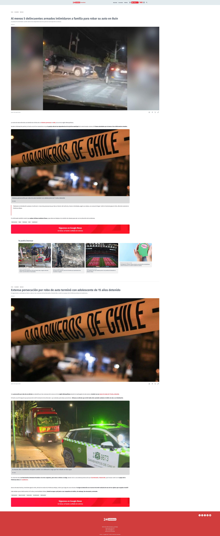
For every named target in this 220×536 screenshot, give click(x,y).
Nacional (115, 2)
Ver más (14, 201)
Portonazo (25, 222)
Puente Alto (29, 495)
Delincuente (43, 495)
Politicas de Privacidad (110, 531)
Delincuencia (14, 222)
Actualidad (16, 12)
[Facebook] (152, 112)
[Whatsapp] (149, 112)
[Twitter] (155, 112)
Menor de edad (22, 495)
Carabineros (34, 222)
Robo (20, 222)
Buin (29, 222)
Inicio (12, 12)
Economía (121, 2)
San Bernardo (36, 495)
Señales (134, 2)
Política (126, 2)
